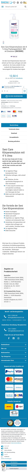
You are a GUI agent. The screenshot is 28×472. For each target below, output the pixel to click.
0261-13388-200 (12, 315)
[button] (17, 2)
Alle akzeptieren (14, 462)
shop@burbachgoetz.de (16, 317)
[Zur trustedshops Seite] (10, 426)
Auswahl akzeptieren (14, 468)
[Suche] (25, 6)
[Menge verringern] (2, 91)
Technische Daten (14, 129)
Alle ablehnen (14, 465)
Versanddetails (14, 137)
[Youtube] (14, 338)
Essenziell (6, 446)
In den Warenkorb (15, 96)
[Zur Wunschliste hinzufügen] (24, 91)
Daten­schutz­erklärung (16, 443)
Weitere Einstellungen (6, 458)
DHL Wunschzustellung (9, 452)
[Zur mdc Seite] (17, 426)
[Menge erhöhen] (7, 91)
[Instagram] (18, 338)
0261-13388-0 (12, 329)
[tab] (14, 125)
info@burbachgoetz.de (16, 331)
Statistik (6, 448)
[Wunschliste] (14, 2)
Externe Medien (8, 450)
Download (14, 133)
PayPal (6, 454)
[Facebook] (9, 338)
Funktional (6, 456)
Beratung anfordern (14, 141)
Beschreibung (14, 125)
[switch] (3, 470)
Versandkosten (19, 78)
